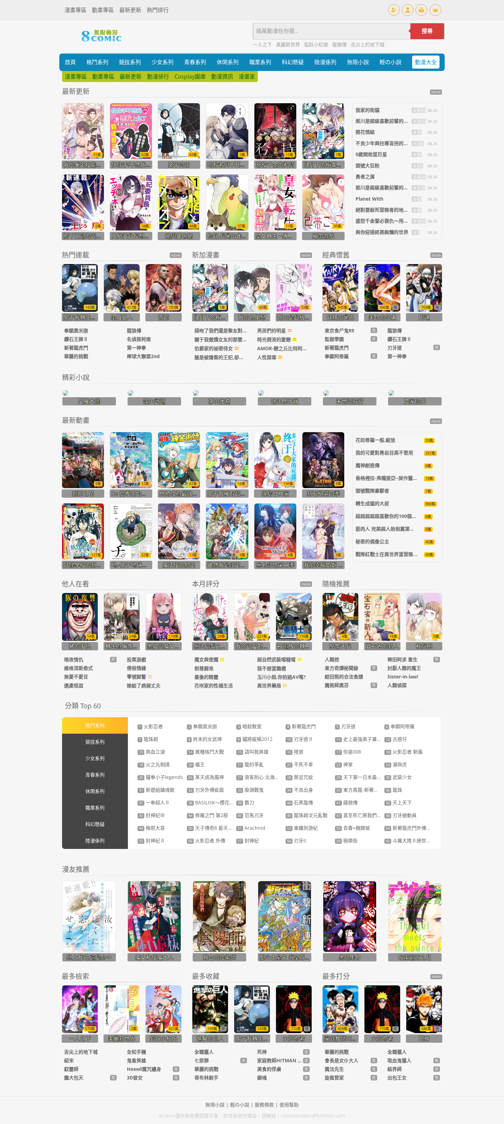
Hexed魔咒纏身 (144, 1069)
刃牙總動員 (401, 815)
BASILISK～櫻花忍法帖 (216, 802)
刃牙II (296, 840)
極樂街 (347, 840)
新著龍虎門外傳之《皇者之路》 (423, 828)
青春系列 (195, 62)
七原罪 (201, 1060)
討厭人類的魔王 (404, 668)
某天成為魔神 (206, 777)
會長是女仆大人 (341, 1060)
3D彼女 (135, 1077)
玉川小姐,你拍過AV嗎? (281, 677)
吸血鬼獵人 (399, 1060)
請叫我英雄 (253, 751)
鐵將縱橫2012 (255, 739)
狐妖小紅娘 (316, 44)
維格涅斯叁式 (78, 668)
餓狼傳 (347, 802)
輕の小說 (390, 62)
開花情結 (365, 132)
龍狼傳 (340, 44)
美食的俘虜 (269, 1069)
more (436, 92)
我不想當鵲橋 (271, 668)
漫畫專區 (75, 10)
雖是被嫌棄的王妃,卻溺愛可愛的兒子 (220, 357)
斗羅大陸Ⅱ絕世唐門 (411, 840)
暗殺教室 (250, 726)
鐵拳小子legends (161, 777)
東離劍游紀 (302, 828)
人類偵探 (397, 685)
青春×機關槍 (353, 828)
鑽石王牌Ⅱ (76, 339)
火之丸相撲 (154, 764)
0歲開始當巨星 (371, 154)
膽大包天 (73, 1077)
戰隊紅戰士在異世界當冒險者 (387, 554)
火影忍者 (151, 726)
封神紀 (248, 840)
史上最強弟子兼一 (359, 739)
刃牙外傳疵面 (206, 789)
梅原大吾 (152, 828)
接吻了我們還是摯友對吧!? (220, 330)
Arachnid (251, 828)
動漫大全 (426, 62)
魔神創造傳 (368, 465)
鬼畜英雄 (136, 1060)
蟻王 (196, 764)
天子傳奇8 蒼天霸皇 (213, 828)
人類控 (332, 659)
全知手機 (136, 1052)
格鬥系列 (97, 62)
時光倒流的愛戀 (274, 339)
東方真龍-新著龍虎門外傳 (367, 789)
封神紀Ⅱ (152, 840)
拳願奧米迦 (76, 330)
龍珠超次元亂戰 (307, 815)
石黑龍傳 (300, 802)
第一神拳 (136, 347)
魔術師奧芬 (337, 685)
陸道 (295, 751)
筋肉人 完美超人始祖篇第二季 (387, 528)
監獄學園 (334, 339)
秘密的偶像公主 (372, 541)
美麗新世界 (288, 44)
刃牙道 (394, 347)
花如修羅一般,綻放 (375, 440)
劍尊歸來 (204, 668)
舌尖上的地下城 (367, 44)
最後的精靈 (206, 677)
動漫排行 (158, 76)
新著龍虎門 (76, 347)
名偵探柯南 (139, 339)
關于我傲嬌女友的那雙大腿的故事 (220, 339)
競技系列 (130, 62)
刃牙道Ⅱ (300, 739)
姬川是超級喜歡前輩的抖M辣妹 (389, 121)
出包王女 (397, 1077)
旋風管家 (334, 1077)
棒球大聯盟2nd (143, 356)
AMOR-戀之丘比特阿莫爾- (283, 348)
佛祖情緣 (136, 668)
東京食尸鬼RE (340, 330)
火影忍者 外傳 (206, 840)
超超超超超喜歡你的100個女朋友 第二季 (399, 516)
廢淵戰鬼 (251, 789)
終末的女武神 (205, 739)
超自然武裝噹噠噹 (277, 659)
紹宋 (69, 1060)
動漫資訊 (222, 76)
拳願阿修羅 (337, 356)
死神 (262, 1052)
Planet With (369, 199)
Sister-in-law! (402, 676)
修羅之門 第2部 (208, 815)
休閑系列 (228, 62)
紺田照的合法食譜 (344, 676)
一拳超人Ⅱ (154, 802)
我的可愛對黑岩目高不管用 (384, 452)
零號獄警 (137, 676)
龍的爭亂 (251, 764)
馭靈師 (71, 1069)
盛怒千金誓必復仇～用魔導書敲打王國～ (399, 220)
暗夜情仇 (73, 659)
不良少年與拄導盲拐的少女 (384, 143)
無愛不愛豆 (76, 676)
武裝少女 (399, 777)
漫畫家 (247, 76)
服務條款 (264, 1104)
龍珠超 (148, 739)
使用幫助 (289, 1104)
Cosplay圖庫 (190, 76)
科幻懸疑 (293, 62)
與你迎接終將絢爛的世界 (382, 232)
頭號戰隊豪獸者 (372, 490)
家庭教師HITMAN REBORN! (280, 1060)
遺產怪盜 (73, 685)
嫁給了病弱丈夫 (143, 685)
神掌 (344, 764)
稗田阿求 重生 (402, 659)
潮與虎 (396, 764)
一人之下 (263, 44)
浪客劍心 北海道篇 (261, 777)
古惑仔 (396, 739)
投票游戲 (136, 659)
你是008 (348, 751)
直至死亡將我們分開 (361, 815)
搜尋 (427, 31)
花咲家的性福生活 (213, 685)
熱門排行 (158, 10)
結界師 (394, 1069)
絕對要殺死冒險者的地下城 (384, 209)
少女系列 (162, 62)
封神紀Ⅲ (152, 815)
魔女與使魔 (207, 659)
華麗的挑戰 (76, 356)
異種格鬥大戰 (206, 751)
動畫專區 (103, 10)
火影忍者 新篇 (404, 751)
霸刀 (246, 802)
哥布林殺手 (206, 1077)
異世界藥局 (270, 685)
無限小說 (358, 62)
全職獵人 (204, 1052)
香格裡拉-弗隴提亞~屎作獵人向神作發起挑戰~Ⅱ (407, 478)
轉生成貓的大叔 (372, 503)
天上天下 (399, 802)
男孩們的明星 (272, 330)
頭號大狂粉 (368, 165)
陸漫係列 (325, 62)
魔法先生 (334, 1069)
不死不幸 (300, 764)
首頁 (70, 62)
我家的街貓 (368, 110)
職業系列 (260, 62)
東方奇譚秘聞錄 (341, 668)
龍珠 (394, 789)
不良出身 (300, 789)
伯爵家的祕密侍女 (214, 348)
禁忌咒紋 (300, 777)
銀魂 (262, 1077)
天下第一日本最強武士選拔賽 (371, 777)
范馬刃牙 (251, 815)
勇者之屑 (365, 176)
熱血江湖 (152, 751)
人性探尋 (267, 357)
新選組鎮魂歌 (157, 789)
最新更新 (130, 10)
